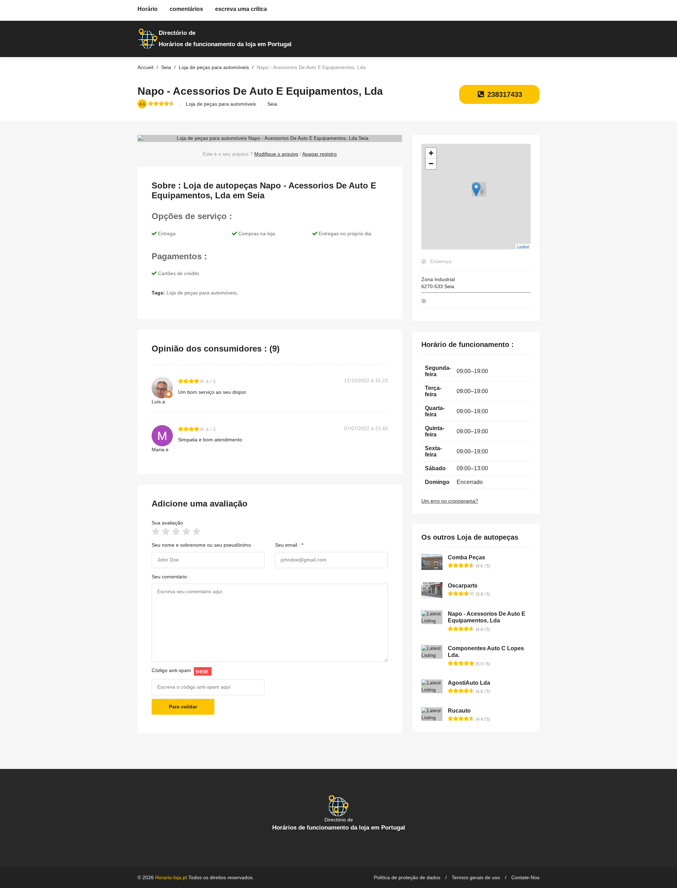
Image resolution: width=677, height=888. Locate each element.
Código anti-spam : (173, 670)
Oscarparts (462, 586)
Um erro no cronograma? (449, 501)
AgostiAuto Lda (469, 683)
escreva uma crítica (241, 9)
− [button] (431, 163)
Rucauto (459, 711)
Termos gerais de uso (476, 877)
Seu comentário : (171, 576)
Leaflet (523, 246)
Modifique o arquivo (276, 154)
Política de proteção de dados (407, 877)
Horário (148, 9)
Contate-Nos (525, 877)
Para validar (183, 706)
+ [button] (431, 153)
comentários (186, 9)
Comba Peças (466, 557)
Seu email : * (289, 545)
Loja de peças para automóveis (221, 104)
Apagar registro (319, 154)
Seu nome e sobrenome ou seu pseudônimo (201, 545)
